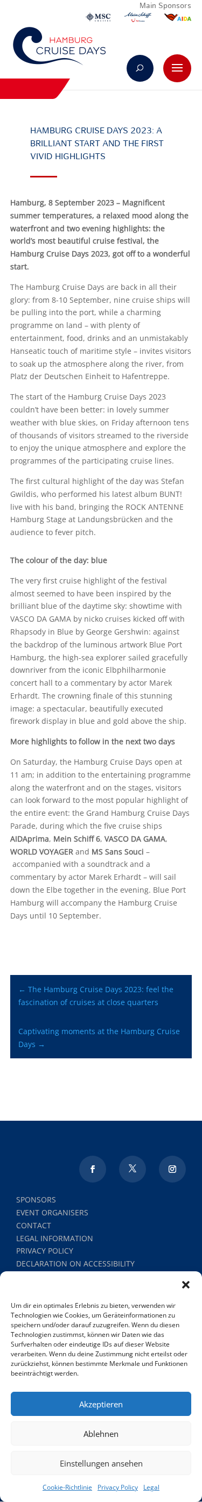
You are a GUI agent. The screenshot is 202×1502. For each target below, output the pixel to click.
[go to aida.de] (177, 19)
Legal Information (54, 1238)
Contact (33, 1225)
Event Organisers (52, 1212)
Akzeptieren (101, 1404)
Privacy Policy (117, 1487)
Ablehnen (101, 1433)
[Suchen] (140, 68)
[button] (185, 1284)
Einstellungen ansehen (101, 1463)
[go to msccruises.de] (98, 19)
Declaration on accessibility (75, 1263)
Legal (151, 1487)
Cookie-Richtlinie (67, 1487)
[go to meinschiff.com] (137, 19)
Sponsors (36, 1199)
